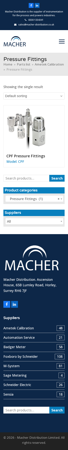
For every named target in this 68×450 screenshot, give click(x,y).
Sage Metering (33, 375)
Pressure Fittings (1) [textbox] (33, 198)
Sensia (33, 394)
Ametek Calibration (33, 328)
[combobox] (34, 198)
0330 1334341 (35, 19)
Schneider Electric (33, 384)
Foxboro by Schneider (33, 356)
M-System (33, 366)
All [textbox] (9, 221)
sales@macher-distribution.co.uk (36, 24)
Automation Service (33, 337)
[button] (62, 41)
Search (57, 178)
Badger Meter (33, 347)
